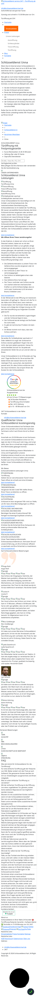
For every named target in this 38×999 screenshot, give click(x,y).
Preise (6, 32)
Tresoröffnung (13, 47)
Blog (6, 53)
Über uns (26, 939)
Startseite (7, 22)
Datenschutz (18, 939)
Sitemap (27, 934)
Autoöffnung (12, 40)
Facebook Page (15, 927)
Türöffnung (12, 50)
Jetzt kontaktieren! (8, 482)
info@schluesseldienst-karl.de (12, 8)
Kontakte (7, 56)
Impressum (9, 939)
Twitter (31, 927)
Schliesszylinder (13, 43)
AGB (2, 939)
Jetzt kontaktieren (7, 235)
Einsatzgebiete (11, 28)
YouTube (27, 929)
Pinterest (12, 929)
